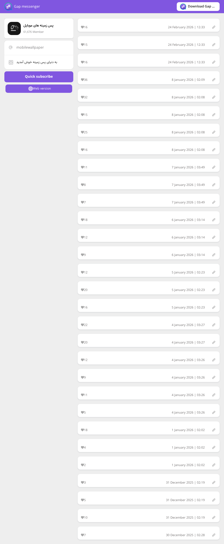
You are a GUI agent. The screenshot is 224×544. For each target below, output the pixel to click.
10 (86, 518)
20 (86, 290)
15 (86, 45)
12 (86, 237)
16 (86, 27)
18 (86, 220)
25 (86, 132)
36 (86, 80)
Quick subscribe (39, 76)
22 (86, 325)
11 (86, 167)
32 (86, 97)
